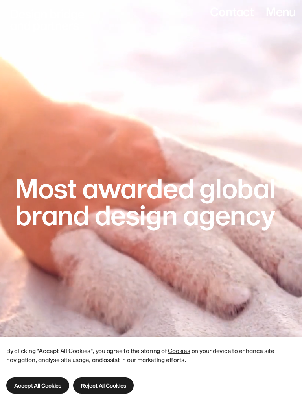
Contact (232, 11)
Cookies (179, 350)
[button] (37, 385)
